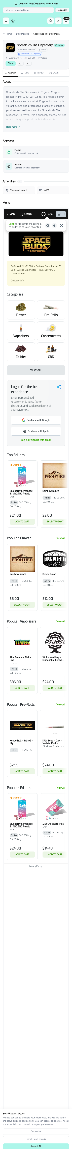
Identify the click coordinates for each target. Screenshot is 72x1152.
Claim (10, 63)
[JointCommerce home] (13, 21)
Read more (11, 127)
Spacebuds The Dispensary (31, 54)
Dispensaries (22, 34)
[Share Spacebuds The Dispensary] (28, 64)
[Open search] (50, 20)
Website (44, 58)
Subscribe (62, 10)
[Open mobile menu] (6, 20)
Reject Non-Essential (36, 1139)
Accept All (36, 1146)
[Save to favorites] (20, 64)
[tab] (10, 73)
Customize (36, 1131)
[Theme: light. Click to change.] (58, 20)
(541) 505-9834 (30, 58)
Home (9, 34)
